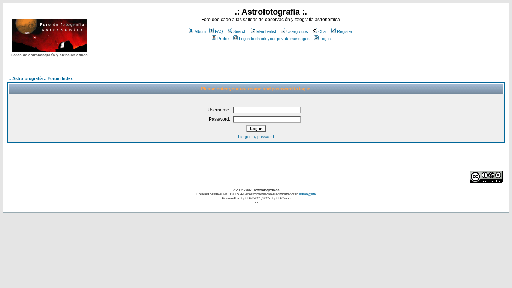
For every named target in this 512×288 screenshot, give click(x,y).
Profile (223, 38)
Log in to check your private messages (274, 38)
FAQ (219, 31)
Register (344, 31)
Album (200, 31)
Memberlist (266, 31)
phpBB (245, 198)
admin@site (307, 194)
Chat (322, 31)
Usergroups (297, 31)
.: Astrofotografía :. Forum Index (41, 78)
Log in (325, 38)
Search (239, 31)
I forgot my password (256, 137)
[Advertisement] (270, 56)
